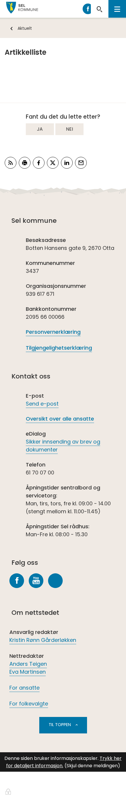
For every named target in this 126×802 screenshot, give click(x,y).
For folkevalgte (28, 703)
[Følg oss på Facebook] (16, 580)
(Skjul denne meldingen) (92, 765)
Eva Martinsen (27, 671)
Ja (40, 129)
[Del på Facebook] (39, 163)
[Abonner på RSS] (10, 163)
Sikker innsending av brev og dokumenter (63, 445)
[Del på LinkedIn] (67, 163)
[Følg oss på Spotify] (55, 580)
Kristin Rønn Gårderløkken (42, 640)
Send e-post (42, 403)
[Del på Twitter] (53, 163)
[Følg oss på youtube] (36, 580)
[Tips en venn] (81, 163)
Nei (69, 129)
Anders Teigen (28, 663)
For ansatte (24, 687)
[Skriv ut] (24, 163)
